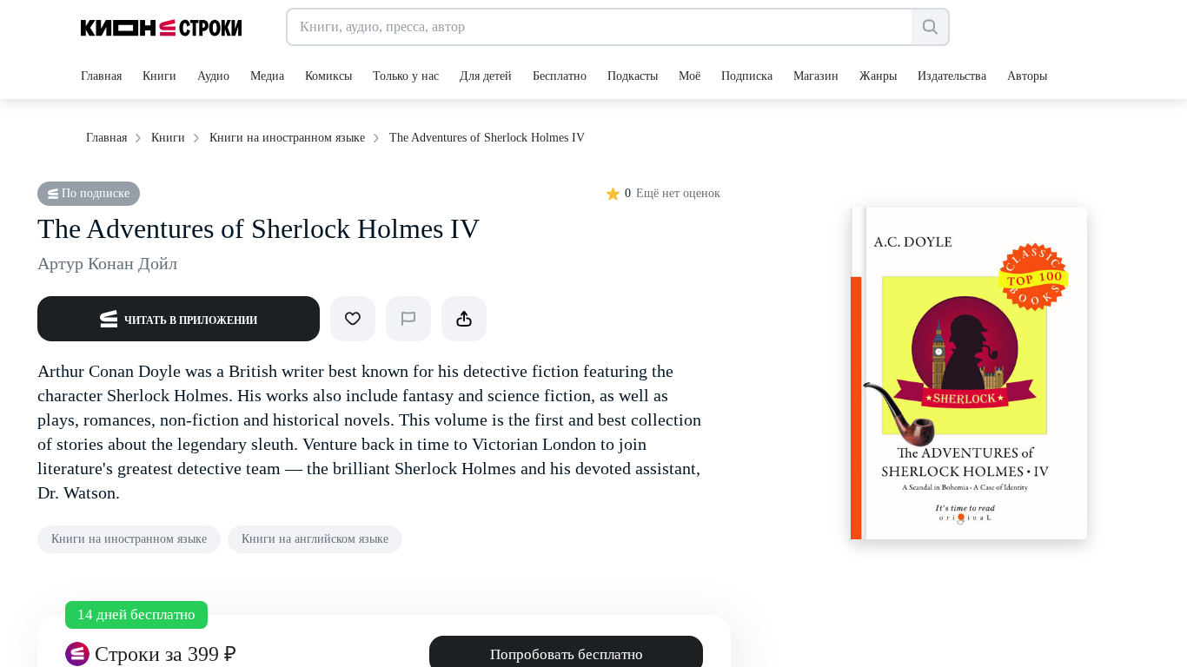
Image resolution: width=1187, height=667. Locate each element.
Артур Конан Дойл (107, 263)
